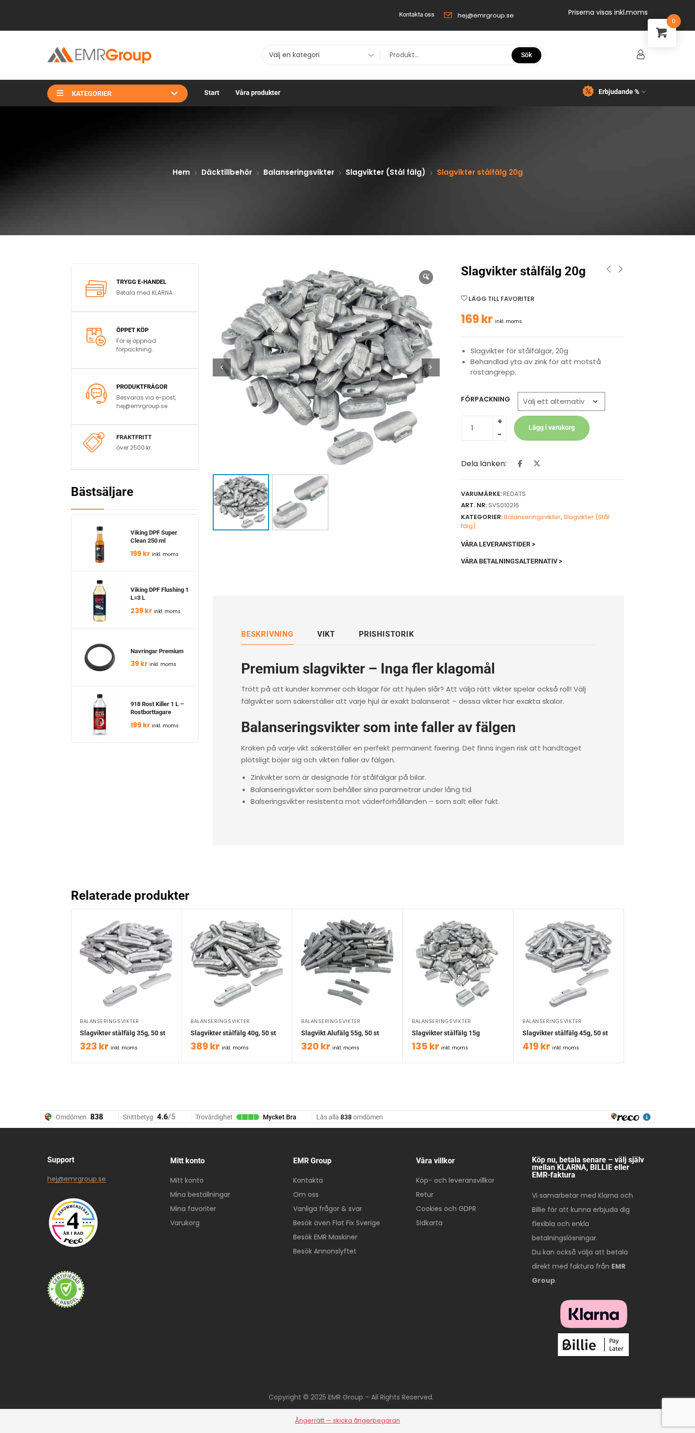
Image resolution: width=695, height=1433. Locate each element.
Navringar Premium (156, 651)
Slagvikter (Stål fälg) (386, 172)
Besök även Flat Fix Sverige (336, 1223)
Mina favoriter (193, 1208)
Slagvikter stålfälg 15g (446, 1033)
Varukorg (185, 1223)
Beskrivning (267, 634)
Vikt (326, 634)
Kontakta (308, 1180)
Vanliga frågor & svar (327, 1208)
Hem (181, 172)
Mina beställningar (200, 1194)
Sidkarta (429, 1223)
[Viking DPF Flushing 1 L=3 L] (99, 600)
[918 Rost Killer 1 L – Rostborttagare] (99, 714)
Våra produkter (257, 92)
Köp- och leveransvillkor (455, 1180)
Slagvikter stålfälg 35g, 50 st (122, 1033)
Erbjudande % (619, 91)
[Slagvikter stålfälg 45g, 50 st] (568, 964)
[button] (431, 367)
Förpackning (485, 399)
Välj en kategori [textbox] (294, 55)
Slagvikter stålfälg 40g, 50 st (233, 1033)
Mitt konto (187, 1180)
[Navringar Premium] (99, 657)
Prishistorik (386, 634)
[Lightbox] (426, 277)
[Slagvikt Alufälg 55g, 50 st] (347, 964)
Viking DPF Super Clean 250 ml (154, 536)
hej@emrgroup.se (76, 1179)
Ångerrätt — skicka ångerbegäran (347, 1420)
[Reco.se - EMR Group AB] (73, 1222)
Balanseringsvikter (298, 172)
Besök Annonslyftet (324, 1251)
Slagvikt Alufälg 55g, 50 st (340, 1033)
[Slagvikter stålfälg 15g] (458, 964)
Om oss (306, 1194)
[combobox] (318, 56)
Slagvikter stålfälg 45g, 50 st (565, 1033)
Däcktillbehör (226, 172)
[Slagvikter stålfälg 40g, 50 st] (237, 964)
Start (211, 92)
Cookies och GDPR (446, 1208)
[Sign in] (640, 54)
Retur (425, 1194)
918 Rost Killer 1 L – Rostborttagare (157, 708)
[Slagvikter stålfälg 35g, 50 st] (126, 964)
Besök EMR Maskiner (325, 1237)
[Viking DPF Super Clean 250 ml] (99, 543)
